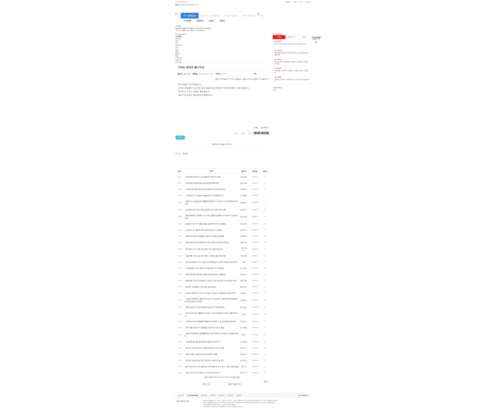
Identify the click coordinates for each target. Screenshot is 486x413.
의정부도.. (244, 321)
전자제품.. (244, 328)
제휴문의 (213, 395)
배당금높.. (244, 307)
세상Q (211, 21)
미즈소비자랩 (231, 16)
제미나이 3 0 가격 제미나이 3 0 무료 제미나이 (202, 373)
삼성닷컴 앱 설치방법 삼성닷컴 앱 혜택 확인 (202, 183)
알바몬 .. (244, 293)
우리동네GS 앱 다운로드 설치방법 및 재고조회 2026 (205, 189)
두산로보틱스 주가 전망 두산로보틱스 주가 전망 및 (204, 268)
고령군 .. (244, 335)
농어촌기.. (244, 360)
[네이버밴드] (248, 79)
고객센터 (239, 395)
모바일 (294, 2)
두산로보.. (244, 268)
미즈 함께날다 (189, 16)
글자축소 (267, 73)
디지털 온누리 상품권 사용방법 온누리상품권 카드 (204, 195)
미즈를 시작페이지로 (181, 2)
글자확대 (264, 73)
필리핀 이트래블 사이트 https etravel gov (200, 287)
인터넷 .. (244, 314)
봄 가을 (187, 74)
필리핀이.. (244, 287)
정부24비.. (244, 236)
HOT (304, 37)
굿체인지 (200, 21)
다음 (231, 377)
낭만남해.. (244, 342)
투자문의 (221, 395)
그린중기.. (244, 300)
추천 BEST (291, 37)
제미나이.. (244, 373)
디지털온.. (244, 195)
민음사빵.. (244, 256)
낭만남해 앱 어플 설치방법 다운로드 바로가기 (202, 342)
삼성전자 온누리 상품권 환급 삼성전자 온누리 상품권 (205, 224)
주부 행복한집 (248, 16)
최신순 (185, 154)
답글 (249, 133)
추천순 (178, 154)
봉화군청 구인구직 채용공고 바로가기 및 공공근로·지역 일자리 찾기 (211, 281)
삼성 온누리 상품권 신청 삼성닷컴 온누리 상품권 (203, 230)
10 (228, 377)
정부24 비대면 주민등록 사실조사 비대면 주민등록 (204, 236)
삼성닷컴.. (244, 183)
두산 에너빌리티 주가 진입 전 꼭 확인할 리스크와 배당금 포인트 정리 (211, 262)
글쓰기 (265, 133)
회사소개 (181, 395)
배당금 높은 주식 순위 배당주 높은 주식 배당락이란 (204, 307)
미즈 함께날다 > (180, 34)
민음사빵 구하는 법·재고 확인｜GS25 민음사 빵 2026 (205, 256)
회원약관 (204, 395)
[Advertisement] (222, 162)
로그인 (301, 2)
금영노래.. (244, 354)
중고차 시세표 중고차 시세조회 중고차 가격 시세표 (204, 348)
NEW (279, 37)
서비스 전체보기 (303, 395)
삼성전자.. (244, 210)
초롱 (244, 262)
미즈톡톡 (187, 21)
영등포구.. (244, 203)
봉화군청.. (244, 281)
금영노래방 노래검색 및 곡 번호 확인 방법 (201, 354)
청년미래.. (244, 242)
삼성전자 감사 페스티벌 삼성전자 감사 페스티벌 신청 (205, 210)
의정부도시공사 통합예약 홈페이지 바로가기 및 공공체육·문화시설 (210, 321)
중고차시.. (244, 348)
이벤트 (222, 21)
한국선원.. (244, 217)
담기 (235, 133)
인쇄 (242, 133)
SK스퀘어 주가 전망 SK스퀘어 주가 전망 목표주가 (204, 249)
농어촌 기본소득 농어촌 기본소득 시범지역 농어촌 (204, 360)
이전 (214, 377)
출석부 (288, 2)
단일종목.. (244, 177)
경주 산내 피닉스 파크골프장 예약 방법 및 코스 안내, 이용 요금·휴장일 (212, 367)
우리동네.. (244, 189)
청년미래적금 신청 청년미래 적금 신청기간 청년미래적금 (207, 242)
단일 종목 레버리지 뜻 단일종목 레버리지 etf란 (203, 177)
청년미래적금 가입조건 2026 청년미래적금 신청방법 (205, 274)
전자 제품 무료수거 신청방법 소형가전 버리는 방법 (204, 328)
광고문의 (230, 395)
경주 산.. (244, 367)
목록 (257, 133)
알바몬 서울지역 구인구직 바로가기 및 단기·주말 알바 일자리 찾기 (210, 293)
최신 (208, 377)
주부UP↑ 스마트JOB (210, 16)
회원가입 (308, 2)
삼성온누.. (244, 230)
